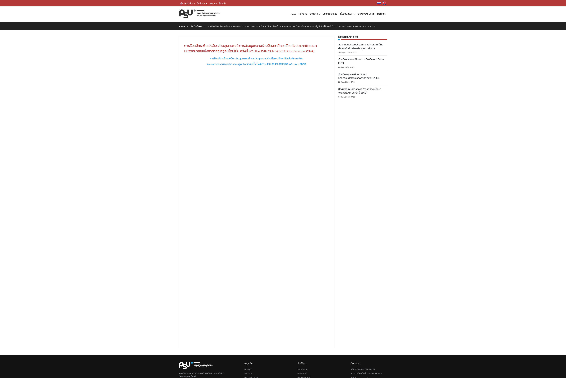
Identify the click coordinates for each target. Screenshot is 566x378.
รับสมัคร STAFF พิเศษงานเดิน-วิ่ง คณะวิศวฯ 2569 (361, 61)
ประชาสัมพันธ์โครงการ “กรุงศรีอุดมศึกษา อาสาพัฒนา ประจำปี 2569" (359, 91)
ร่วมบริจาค (302, 369)
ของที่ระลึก (302, 373)
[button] (202, 3)
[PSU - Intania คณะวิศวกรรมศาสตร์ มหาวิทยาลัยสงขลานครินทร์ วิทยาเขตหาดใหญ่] (199, 13)
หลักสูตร (248, 369)
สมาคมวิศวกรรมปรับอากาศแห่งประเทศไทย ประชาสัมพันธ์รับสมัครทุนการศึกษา (360, 46)
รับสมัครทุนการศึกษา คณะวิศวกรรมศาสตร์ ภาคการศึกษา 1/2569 (358, 76)
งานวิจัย (248, 373)
